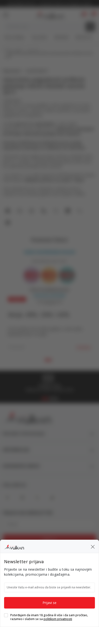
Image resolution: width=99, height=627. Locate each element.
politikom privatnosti (57, 619)
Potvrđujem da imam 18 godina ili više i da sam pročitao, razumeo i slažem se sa (49, 617)
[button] (92, 546)
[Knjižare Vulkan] (14, 546)
